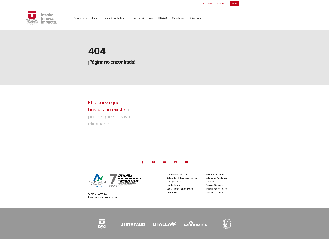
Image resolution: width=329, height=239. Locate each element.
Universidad (195, 18)
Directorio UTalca (214, 192)
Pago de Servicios (214, 185)
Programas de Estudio (86, 18)
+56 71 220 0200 (98, 193)
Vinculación (178, 18)
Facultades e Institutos (115, 18)
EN (232, 3)
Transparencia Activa (176, 174)
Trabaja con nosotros (216, 188)
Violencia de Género (215, 174)
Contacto (210, 181)
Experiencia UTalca (142, 18)
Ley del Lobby (173, 185)
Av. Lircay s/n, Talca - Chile (103, 197)
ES (236, 3)
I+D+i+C (162, 18)
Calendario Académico (216, 178)
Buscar (209, 4)
